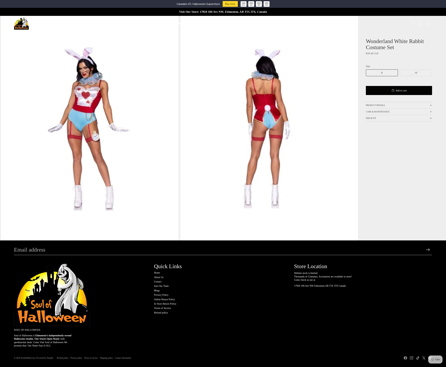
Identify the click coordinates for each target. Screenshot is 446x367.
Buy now (230, 4)
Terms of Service (162, 308)
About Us (158, 277)
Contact (158, 281)
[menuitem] (157, 23)
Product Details (375, 105)
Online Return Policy (164, 299)
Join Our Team (161, 286)
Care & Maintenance (378, 112)
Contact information (123, 358)
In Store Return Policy (165, 303)
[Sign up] (428, 250)
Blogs (157, 290)
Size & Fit (371, 118)
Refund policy (161, 312)
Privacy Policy (161, 295)
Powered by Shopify (44, 358)
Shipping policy (106, 358)
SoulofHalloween (28, 358)
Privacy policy (76, 358)
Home (157, 272)
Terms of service (91, 358)
